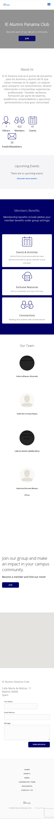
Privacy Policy (40, 808)
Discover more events (27, 178)
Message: (7, 723)
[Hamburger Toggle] (49, 5)
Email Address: (9, 712)
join (10, 585)
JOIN (27, 38)
